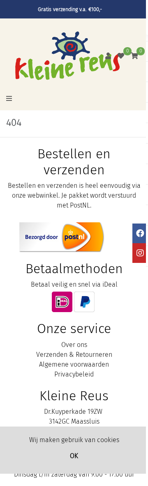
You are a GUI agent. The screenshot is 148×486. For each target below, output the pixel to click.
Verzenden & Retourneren (74, 354)
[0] (121, 56)
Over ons (74, 345)
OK (74, 456)
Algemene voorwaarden (74, 364)
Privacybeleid (74, 374)
